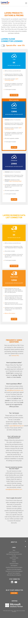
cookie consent (19, 610)
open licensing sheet (11, 79)
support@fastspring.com (16, 426)
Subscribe (14, 593)
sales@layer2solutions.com (15, 390)
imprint (15, 610)
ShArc (14, 550)
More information (10, 313)
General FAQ (15, 355)
